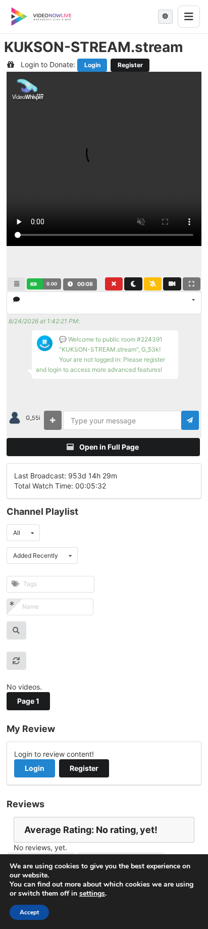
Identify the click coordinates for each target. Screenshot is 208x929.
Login (92, 65)
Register (130, 65)
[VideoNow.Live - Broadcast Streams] (41, 16)
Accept (29, 912)
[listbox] (104, 302)
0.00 (51, 283)
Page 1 (28, 701)
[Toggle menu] (189, 17)
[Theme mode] (165, 17)
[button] (44, 283)
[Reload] (16, 661)
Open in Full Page (108, 447)
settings (92, 893)
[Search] (16, 630)
